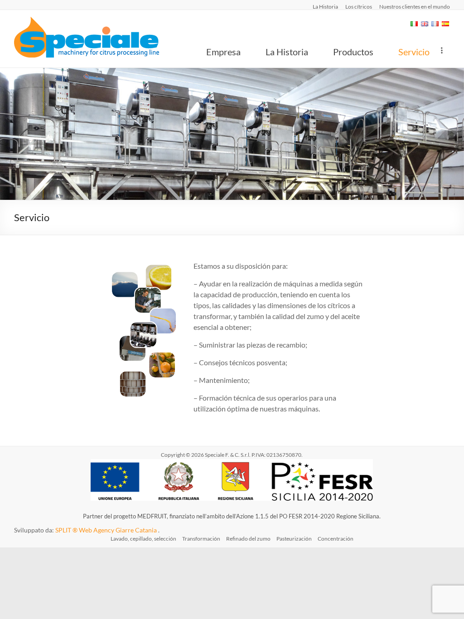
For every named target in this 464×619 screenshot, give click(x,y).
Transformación (201, 538)
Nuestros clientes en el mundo (414, 6)
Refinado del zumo (248, 538)
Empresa (223, 51)
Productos (353, 51)
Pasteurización (294, 538)
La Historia (325, 6)
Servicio (414, 51)
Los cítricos (358, 6)
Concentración (335, 538)
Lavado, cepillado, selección (143, 538)
